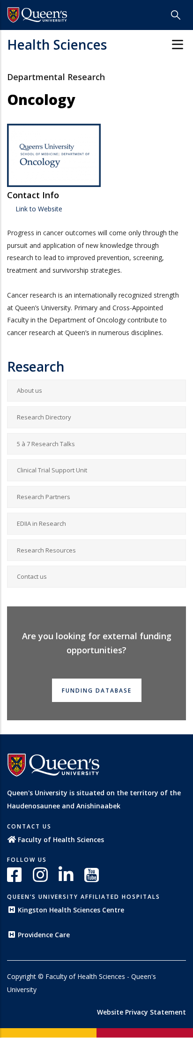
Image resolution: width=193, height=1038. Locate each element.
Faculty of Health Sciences (61, 839)
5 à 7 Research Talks (46, 444)
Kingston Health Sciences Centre (71, 909)
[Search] (175, 15)
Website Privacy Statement (141, 1012)
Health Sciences (57, 44)
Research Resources (46, 550)
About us (29, 390)
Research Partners (43, 497)
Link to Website (38, 208)
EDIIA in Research (41, 523)
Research (36, 366)
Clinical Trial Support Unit (52, 470)
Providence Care (44, 934)
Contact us (32, 576)
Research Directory (44, 417)
